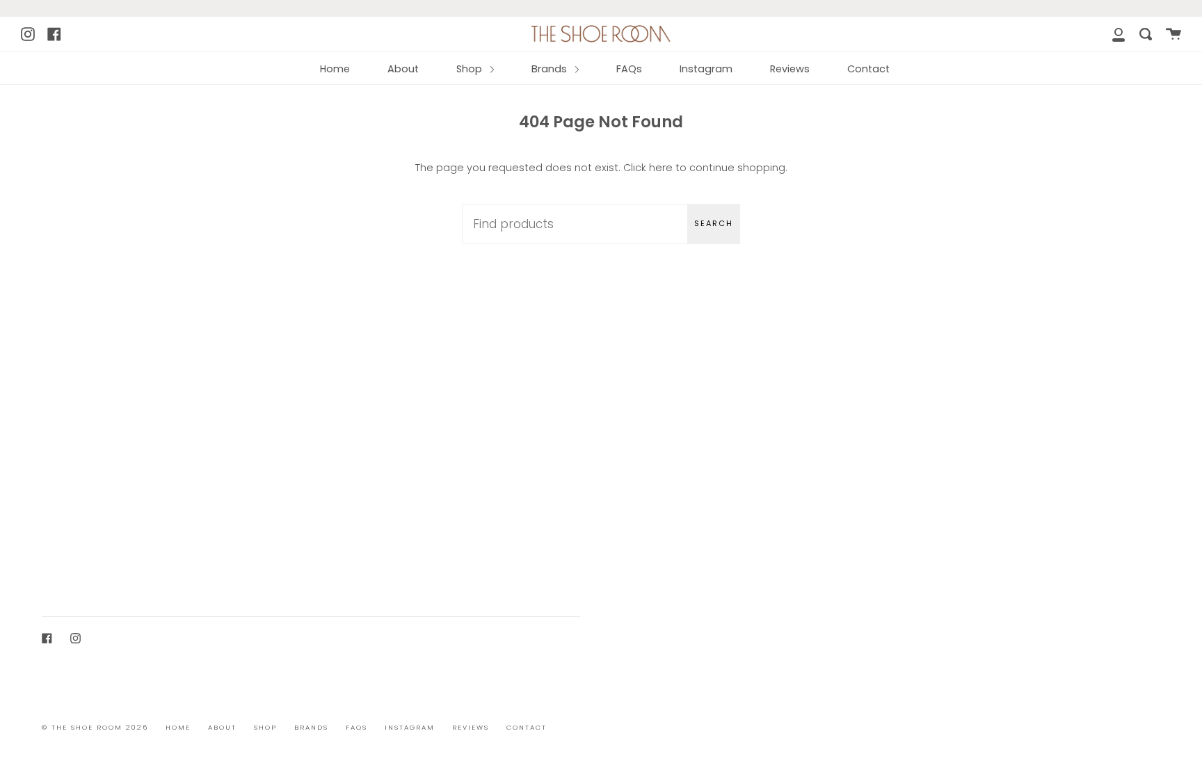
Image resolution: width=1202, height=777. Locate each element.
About (403, 69)
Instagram (706, 69)
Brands (550, 69)
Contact (868, 69)
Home (335, 69)
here (661, 168)
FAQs (629, 69)
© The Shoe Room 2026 (95, 727)
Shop (470, 69)
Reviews (790, 69)
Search (713, 223)
